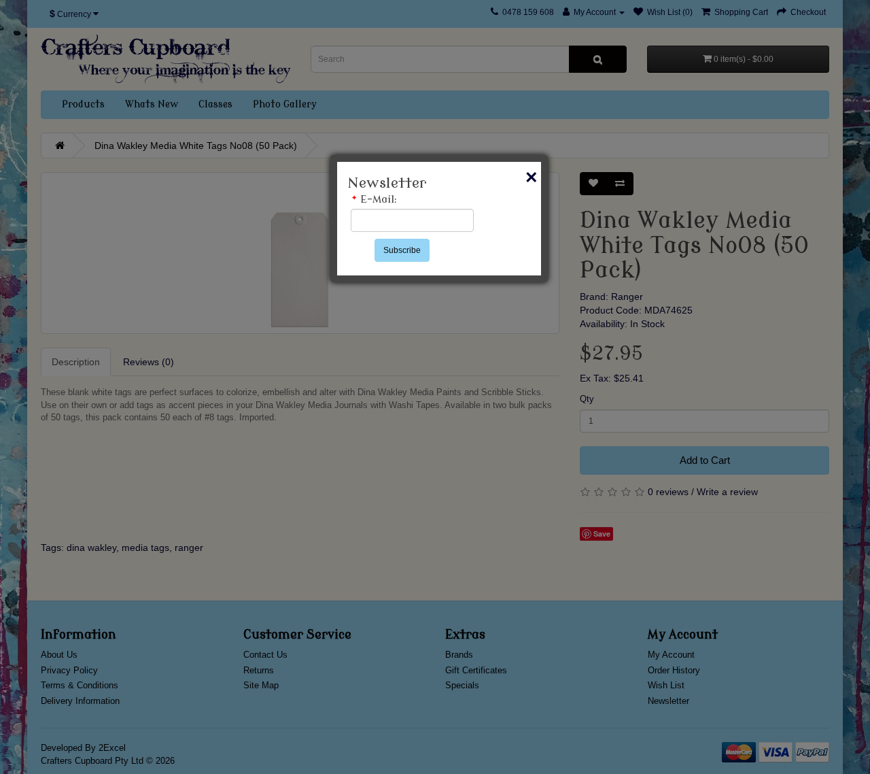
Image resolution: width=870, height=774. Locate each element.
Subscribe (402, 250)
